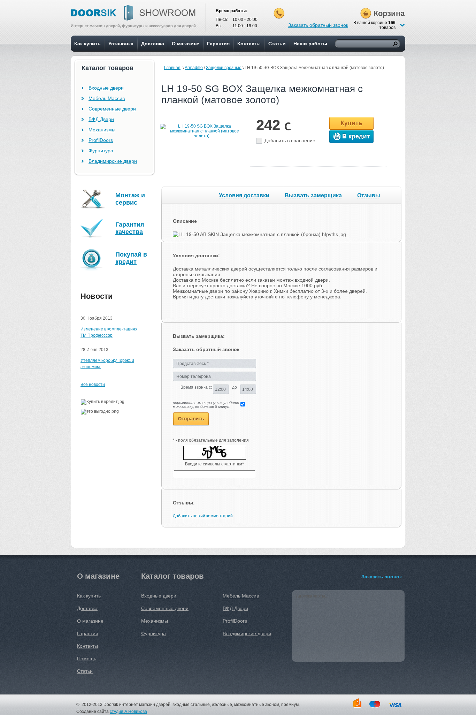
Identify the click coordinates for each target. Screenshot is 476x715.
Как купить (87, 43)
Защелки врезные (223, 67)
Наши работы (310, 43)
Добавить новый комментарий (203, 516)
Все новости (92, 384)
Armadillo (194, 67)
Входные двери (106, 88)
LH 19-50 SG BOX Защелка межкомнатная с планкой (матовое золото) (262, 94)
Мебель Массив (107, 98)
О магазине (185, 43)
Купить (351, 123)
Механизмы (102, 129)
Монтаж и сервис (130, 199)
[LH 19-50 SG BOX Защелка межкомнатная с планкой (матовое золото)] (202, 136)
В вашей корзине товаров (374, 25)
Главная (172, 67)
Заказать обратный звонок (318, 25)
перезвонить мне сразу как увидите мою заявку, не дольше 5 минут (206, 405)
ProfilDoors (101, 140)
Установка (120, 43)
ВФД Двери (101, 119)
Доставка (152, 43)
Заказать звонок (381, 576)
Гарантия (218, 43)
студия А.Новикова (128, 711)
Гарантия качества (129, 228)
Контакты (249, 43)
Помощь (86, 658)
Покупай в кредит (131, 258)
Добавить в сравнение (289, 140)
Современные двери (112, 109)
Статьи (277, 43)
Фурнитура (101, 150)
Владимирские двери (113, 161)
